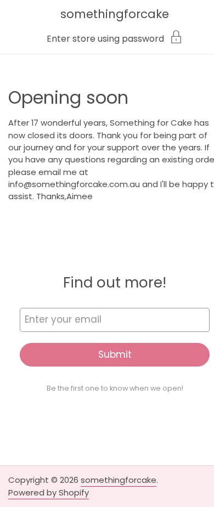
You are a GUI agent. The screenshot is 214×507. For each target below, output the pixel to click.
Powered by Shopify (48, 492)
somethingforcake (114, 14)
